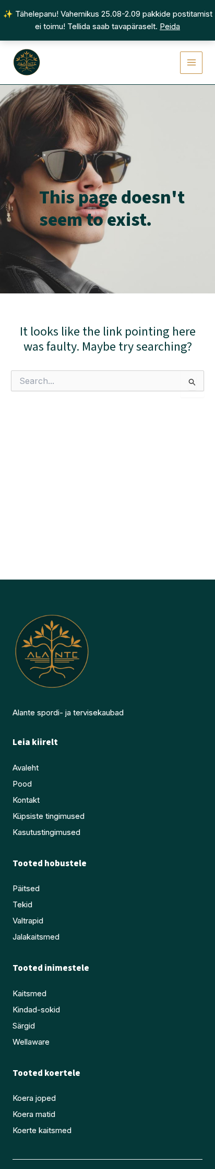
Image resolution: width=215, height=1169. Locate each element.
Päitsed (26, 888)
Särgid (24, 1026)
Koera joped (34, 1098)
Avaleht (26, 768)
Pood (22, 784)
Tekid (22, 904)
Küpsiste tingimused (49, 816)
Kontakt (26, 800)
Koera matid (34, 1114)
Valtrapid (28, 921)
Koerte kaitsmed (42, 1130)
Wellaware (31, 1042)
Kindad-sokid (36, 1009)
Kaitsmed (29, 993)
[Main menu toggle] (191, 63)
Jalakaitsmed (36, 937)
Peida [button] (170, 26)
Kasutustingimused (46, 832)
